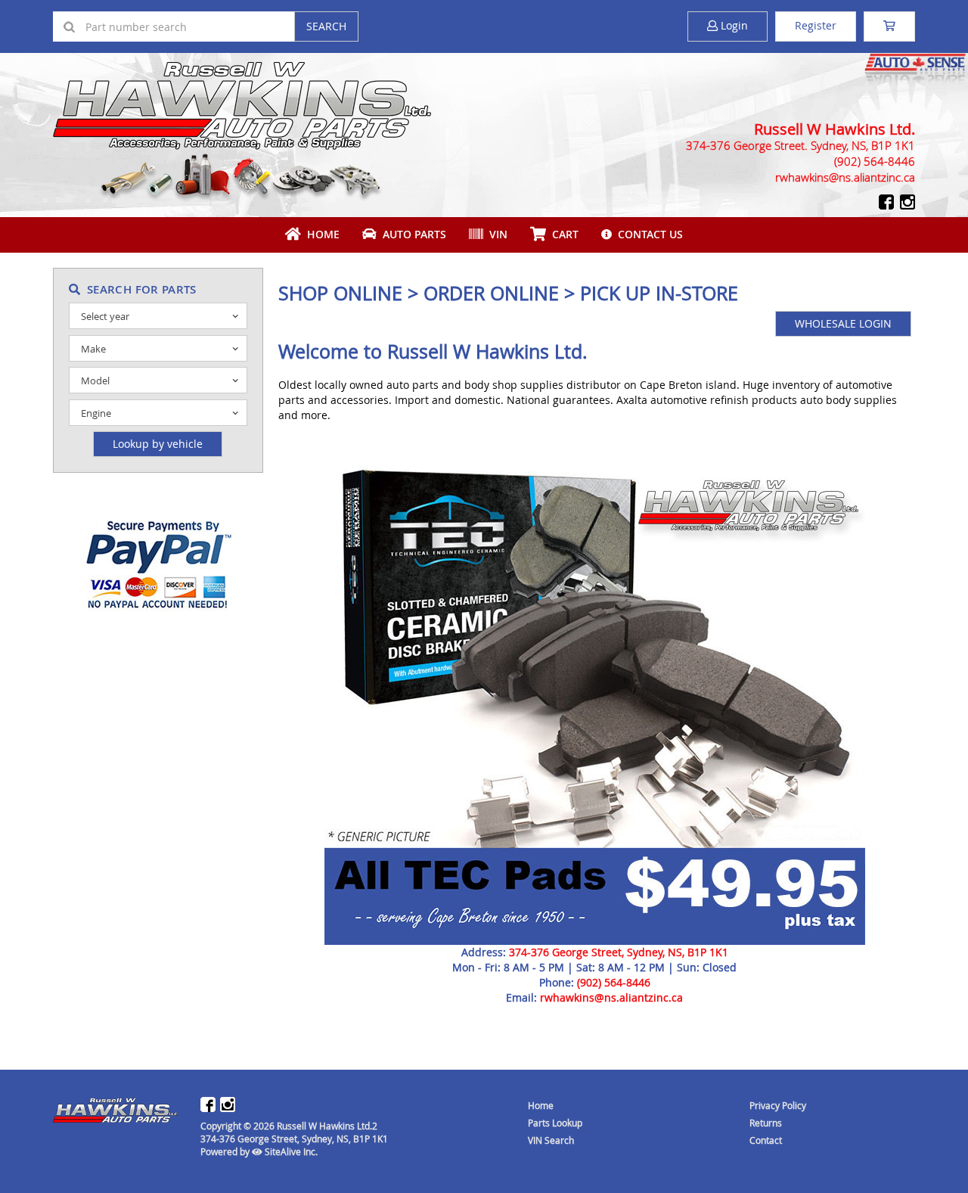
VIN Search (551, 1140)
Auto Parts (411, 234)
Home (320, 234)
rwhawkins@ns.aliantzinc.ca (611, 997)
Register (815, 25)
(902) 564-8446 (613, 982)
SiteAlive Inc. (290, 1151)
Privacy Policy (777, 1105)
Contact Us (647, 234)
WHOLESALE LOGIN (843, 323)
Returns (765, 1123)
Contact (765, 1140)
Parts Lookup (555, 1123)
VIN (495, 234)
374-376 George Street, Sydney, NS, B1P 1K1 (618, 952)
